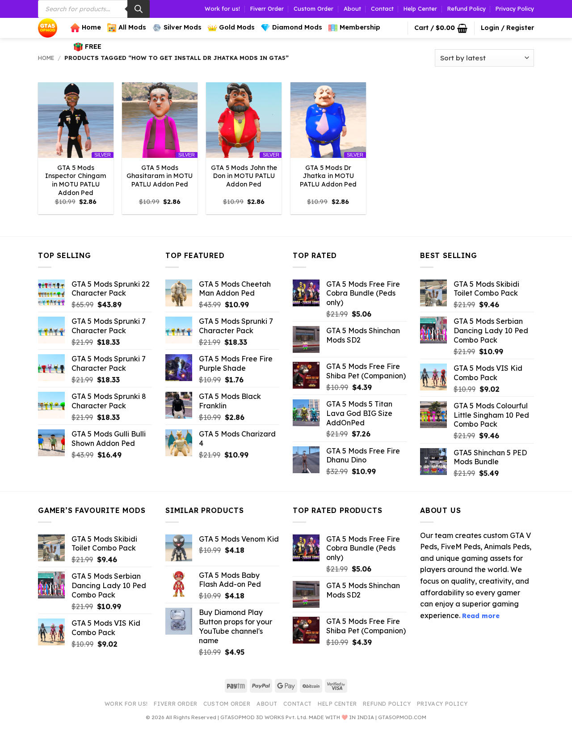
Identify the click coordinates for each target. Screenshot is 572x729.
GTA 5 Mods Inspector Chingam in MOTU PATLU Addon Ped (75, 180)
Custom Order (313, 8)
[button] (440, 28)
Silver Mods (183, 27)
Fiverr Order (267, 8)
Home (91, 27)
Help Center (420, 8)
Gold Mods (237, 27)
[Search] (138, 9)
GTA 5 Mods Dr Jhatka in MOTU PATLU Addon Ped (328, 176)
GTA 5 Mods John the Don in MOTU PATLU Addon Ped (244, 176)
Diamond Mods (297, 27)
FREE (93, 46)
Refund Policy (466, 8)
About (352, 8)
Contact (382, 8)
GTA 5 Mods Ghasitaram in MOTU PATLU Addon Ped (159, 176)
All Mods (132, 27)
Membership (360, 27)
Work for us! (222, 8)
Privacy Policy (515, 8)
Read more (481, 616)
